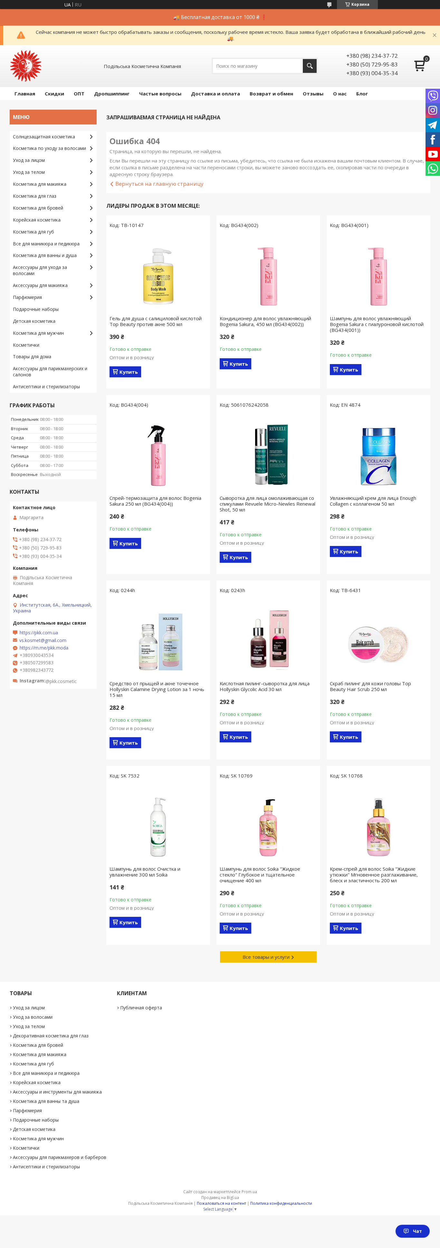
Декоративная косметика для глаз (51, 1036)
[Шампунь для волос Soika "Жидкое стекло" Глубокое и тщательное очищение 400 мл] (268, 823)
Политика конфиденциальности (281, 1203)
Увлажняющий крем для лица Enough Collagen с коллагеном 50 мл (373, 501)
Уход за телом (29, 172)
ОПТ (79, 93)
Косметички (26, 345)
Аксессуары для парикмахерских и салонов (50, 371)
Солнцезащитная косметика (44, 137)
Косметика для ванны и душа (45, 255)
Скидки (54, 93)
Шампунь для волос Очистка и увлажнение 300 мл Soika (145, 871)
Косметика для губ (33, 232)
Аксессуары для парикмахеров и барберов (59, 1157)
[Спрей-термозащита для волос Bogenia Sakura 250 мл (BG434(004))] (158, 453)
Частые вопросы (160, 93)
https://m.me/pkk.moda (44, 648)
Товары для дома (32, 356)
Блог (362, 93)
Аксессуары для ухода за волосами (40, 270)
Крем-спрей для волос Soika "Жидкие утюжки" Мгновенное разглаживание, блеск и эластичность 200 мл (374, 874)
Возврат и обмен (271, 93)
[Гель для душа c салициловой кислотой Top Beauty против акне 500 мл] (158, 273)
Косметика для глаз (34, 196)
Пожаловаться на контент (221, 1203)
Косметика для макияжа (39, 184)
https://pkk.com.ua (39, 633)
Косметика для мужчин (38, 333)
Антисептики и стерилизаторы (46, 386)
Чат (417, 1231)
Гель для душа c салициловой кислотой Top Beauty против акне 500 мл (156, 321)
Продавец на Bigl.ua (220, 1197)
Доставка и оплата (215, 93)
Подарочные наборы (36, 309)
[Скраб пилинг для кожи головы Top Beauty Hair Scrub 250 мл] (378, 638)
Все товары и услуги (266, 957)
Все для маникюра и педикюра (46, 244)
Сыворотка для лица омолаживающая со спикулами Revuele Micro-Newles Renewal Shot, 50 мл (267, 503)
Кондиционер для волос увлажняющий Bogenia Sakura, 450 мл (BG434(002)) (265, 321)
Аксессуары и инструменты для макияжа (57, 1092)
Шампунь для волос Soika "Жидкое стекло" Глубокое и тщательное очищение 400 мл (260, 874)
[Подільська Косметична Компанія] (26, 66)
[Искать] (310, 66)
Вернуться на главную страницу (159, 183)
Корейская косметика (37, 220)
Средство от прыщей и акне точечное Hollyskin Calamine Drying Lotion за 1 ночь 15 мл (157, 689)
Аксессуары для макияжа (40, 285)
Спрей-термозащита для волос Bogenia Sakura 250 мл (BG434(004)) (155, 501)
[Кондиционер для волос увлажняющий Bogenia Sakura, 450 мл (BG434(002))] (268, 273)
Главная (24, 93)
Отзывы (313, 93)
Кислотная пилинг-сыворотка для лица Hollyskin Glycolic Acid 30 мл (265, 686)
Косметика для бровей (38, 208)
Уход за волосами (33, 1017)
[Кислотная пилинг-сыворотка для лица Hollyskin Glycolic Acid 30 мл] (268, 638)
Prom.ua (249, 1191)
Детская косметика (34, 321)
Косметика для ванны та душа (46, 1101)
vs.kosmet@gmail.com (42, 640)
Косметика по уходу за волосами (49, 148)
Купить (129, 372)
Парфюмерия (27, 297)
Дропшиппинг (111, 93)
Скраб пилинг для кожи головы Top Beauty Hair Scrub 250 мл (370, 686)
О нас (340, 93)
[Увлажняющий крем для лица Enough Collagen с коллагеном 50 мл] (378, 453)
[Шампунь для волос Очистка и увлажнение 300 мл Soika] (158, 823)
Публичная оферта (141, 1008)
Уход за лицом (29, 160)
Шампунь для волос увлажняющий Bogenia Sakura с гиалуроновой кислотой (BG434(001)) (377, 324)
